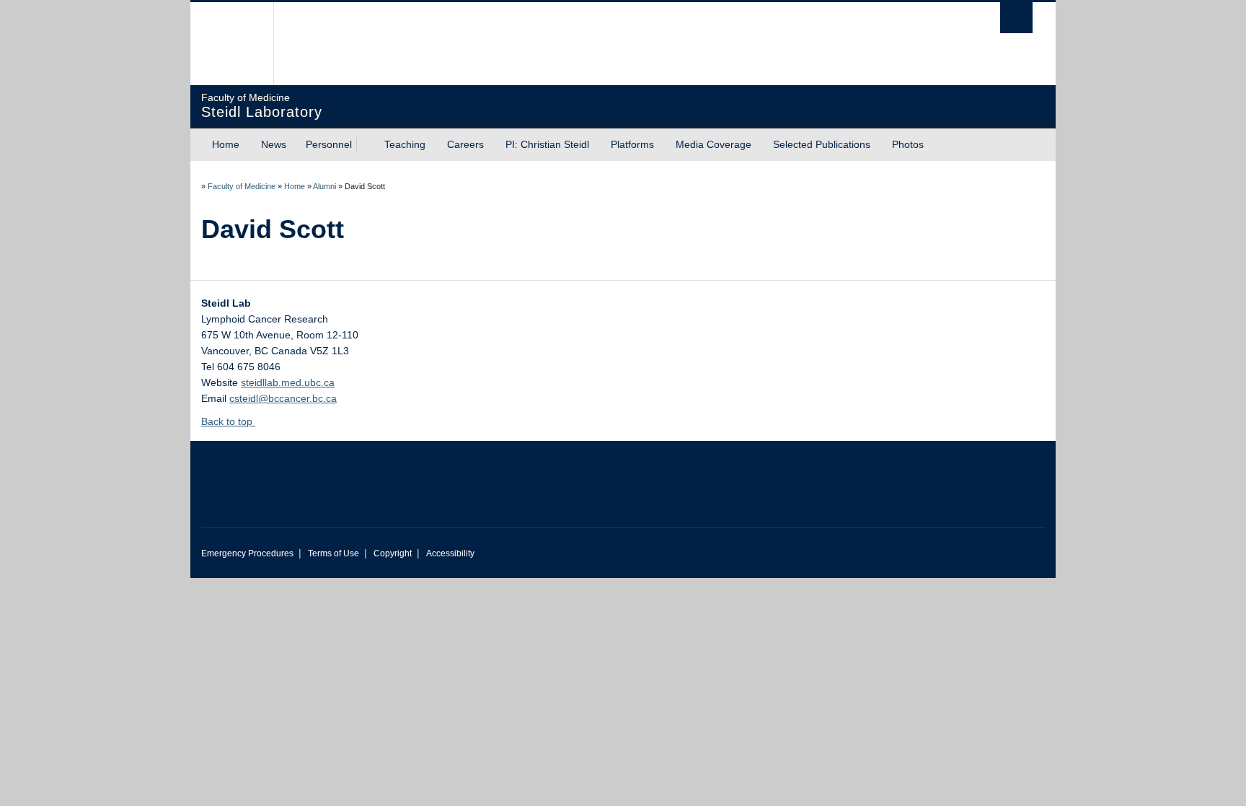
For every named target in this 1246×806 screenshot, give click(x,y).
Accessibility (450, 553)
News (273, 144)
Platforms (632, 144)
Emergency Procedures (247, 553)
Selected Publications (821, 144)
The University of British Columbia (231, 43)
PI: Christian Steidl (547, 144)
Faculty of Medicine (241, 186)
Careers (465, 144)
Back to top (228, 421)
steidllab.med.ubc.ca (288, 382)
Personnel (329, 144)
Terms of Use (333, 553)
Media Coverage (713, 144)
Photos (908, 144)
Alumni (324, 186)
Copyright (393, 553)
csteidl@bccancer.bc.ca (283, 398)
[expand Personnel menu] (365, 145)
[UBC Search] (1016, 17)
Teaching (404, 144)
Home (225, 144)
